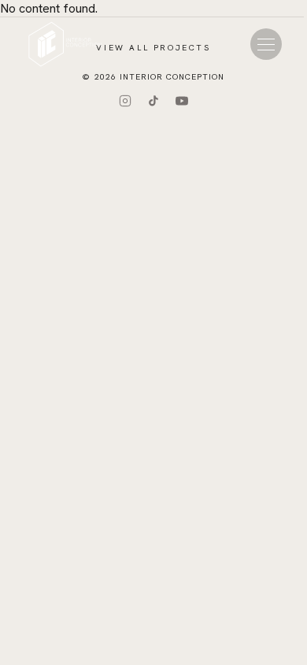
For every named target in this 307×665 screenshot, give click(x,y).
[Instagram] (125, 101)
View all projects (153, 48)
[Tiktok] (153, 101)
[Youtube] (182, 101)
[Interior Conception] (65, 44)
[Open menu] (266, 44)
